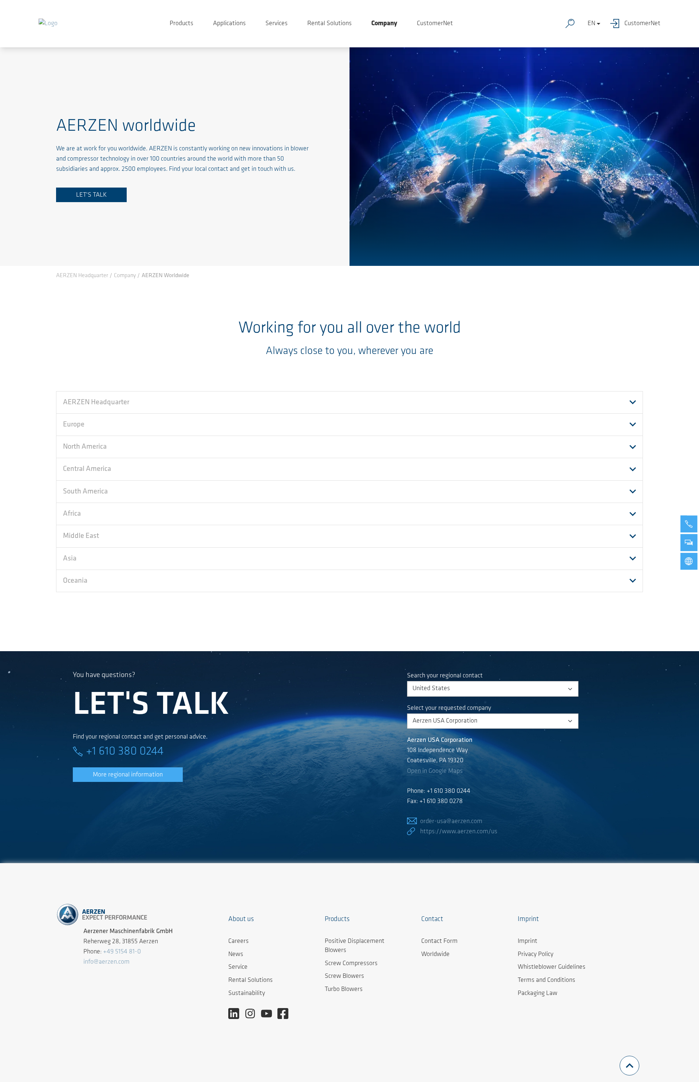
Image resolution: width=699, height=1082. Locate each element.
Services (276, 23)
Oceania (75, 581)
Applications (229, 23)
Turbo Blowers (344, 989)
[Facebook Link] (285, 1013)
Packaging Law (537, 993)
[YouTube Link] (269, 1013)
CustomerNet (435, 23)
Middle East (81, 536)
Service (238, 967)
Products (181, 23)
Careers (238, 941)
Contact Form (439, 941)
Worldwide (435, 954)
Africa (72, 514)
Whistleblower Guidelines (551, 967)
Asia (69, 558)
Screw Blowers (344, 976)
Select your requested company (449, 708)
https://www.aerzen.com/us (458, 832)
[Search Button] (571, 23)
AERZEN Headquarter (96, 402)
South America (85, 491)
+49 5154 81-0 (122, 952)
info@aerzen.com (106, 962)
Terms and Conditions (546, 980)
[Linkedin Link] (236, 1013)
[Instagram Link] (253, 1013)
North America (85, 446)
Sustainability (246, 993)
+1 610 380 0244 (124, 752)
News (235, 954)
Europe (73, 424)
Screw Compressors (351, 963)
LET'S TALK (91, 195)
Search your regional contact (445, 676)
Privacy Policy (535, 954)
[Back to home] (48, 23)
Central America (87, 469)
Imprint (527, 941)
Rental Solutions (329, 23)
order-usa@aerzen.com (451, 821)
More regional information (128, 775)
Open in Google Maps (435, 771)
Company (384, 23)
